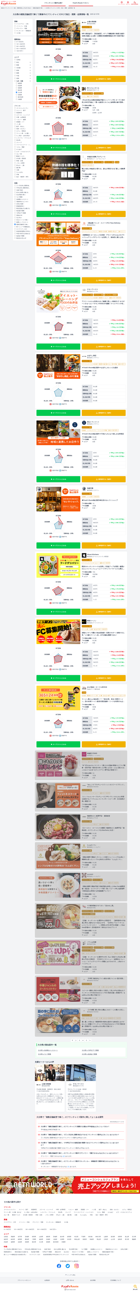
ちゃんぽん (19, 172)
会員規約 (47, 1280)
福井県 (6, 1239)
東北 (17, 62)
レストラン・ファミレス (23, 138)
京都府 (48, 1239)
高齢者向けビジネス (22, 201)
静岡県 (20, 1239)
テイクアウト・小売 (22, 24)
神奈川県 (98, 1236)
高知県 (6, 1242)
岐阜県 (13, 1239)
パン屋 (18, 124)
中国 (17, 76)
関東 (17, 65)
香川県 (127, 1239)
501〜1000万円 (21, 48)
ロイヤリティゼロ (21, 229)
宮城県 (27, 1236)
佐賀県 (20, 85)
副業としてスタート (22, 222)
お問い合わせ (70, 1280)
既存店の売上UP (21, 238)
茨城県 (55, 1236)
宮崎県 (20, 95)
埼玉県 (76, 1236)
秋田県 (34, 1236)
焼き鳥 (18, 140)
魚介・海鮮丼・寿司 (22, 177)
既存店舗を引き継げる (23, 208)
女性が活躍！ (20, 204)
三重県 (34, 1239)
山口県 (113, 1239)
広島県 (106, 1239)
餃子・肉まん (20, 126)
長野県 (120, 1236)
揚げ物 (18, 167)
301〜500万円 (20, 46)
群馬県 (69, 1236)
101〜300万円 (20, 44)
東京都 (90, 1236)
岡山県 (99, 1239)
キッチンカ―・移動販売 (23, 31)
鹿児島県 (20, 97)
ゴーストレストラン (22, 108)
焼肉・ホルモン (21, 129)
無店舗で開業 (20, 211)
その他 (18, 33)
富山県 (127, 1236)
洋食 (17, 174)
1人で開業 (19, 197)
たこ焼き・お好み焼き (23, 135)
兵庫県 (62, 1239)
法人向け (19, 217)
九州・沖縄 (19, 81)
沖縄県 (20, 99)
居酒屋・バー (20, 122)
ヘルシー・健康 (21, 119)
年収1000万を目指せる (23, 233)
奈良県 (69, 1239)
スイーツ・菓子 (21, 110)
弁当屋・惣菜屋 (21, 158)
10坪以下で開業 (21, 213)
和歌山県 (77, 1239)
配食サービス (20, 156)
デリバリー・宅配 (21, 28)
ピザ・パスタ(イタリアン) (22, 152)
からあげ (19, 149)
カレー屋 (19, 154)
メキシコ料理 (20, 163)
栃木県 (62, 1236)
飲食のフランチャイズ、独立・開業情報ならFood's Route (16, 8)
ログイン (128, 4)
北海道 (18, 60)
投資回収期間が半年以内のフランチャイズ (22, 231)
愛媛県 (134, 1239)
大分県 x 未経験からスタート (48, 1050)
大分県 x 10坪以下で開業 (90, 1050)
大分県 (20, 92)
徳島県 (120, 1239)
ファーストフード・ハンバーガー (22, 145)
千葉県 (83, 1236)
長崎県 (20, 88)
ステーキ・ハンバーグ (23, 115)
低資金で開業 (20, 236)
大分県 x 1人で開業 (44, 1054)
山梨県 (106, 1236)
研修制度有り (20, 206)
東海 (17, 70)
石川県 (134, 1236)
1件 (68, 1166)
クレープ (19, 142)
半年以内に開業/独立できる (22, 188)
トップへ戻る (71, 1275)
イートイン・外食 (21, 26)
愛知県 (27, 1239)
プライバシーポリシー (24, 1280)
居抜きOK (19, 215)
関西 (17, 73)
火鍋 (17, 170)
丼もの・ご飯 (20, 165)
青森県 (13, 1236)
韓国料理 (19, 113)
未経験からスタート (22, 199)
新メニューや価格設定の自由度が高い (22, 227)
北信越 (18, 68)
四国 (17, 78)
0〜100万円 (19, 42)
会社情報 (93, 1280)
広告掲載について (115, 1280)
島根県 (92, 1239)
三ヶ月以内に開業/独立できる (22, 185)
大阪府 (55, 1239)
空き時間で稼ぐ (21, 195)
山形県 (41, 1236)
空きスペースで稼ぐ (22, 220)
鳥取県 (85, 1239)
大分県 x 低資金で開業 (89, 1054)
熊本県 (20, 90)
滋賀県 (41, 1239)
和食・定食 (19, 161)
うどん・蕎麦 (20, 147)
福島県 (48, 1236)
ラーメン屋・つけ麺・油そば (22, 133)
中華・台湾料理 (21, 117)
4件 (64, 1156)
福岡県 (20, 83)
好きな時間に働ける (22, 192)
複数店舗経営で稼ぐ (38, 8)
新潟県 (113, 1236)
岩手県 (20, 1236)
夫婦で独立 (19, 190)
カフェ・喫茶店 (21, 131)
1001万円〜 (19, 51)
